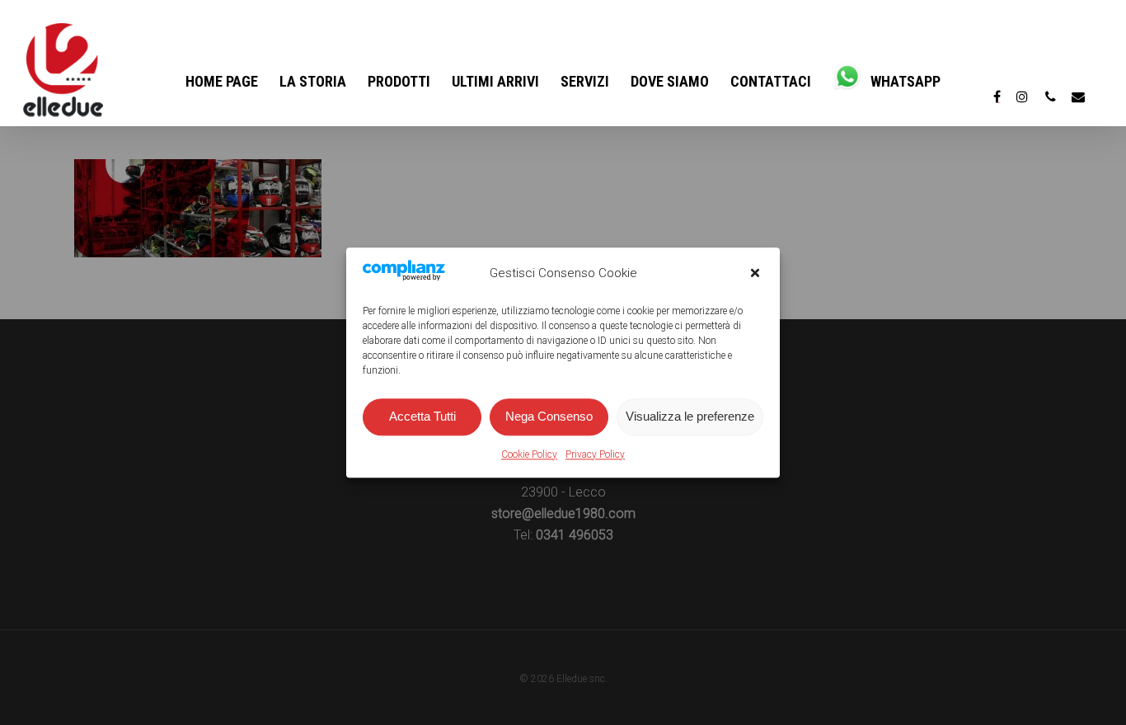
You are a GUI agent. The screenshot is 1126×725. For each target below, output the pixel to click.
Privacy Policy (595, 454)
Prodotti (399, 81)
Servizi (585, 81)
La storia (312, 81)
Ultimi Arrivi (495, 81)
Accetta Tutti (422, 417)
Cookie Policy (529, 454)
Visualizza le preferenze (690, 417)
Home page (221, 81)
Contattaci (770, 81)
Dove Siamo (670, 81)
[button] (755, 273)
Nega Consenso (549, 417)
